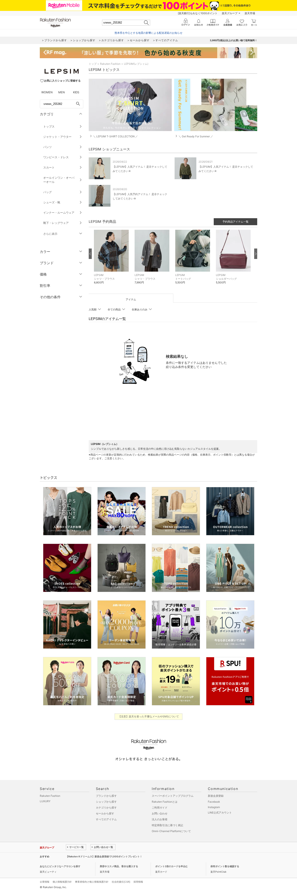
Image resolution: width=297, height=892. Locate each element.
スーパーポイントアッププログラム (173, 795)
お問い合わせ (159, 813)
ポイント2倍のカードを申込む (171, 866)
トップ (93, 63)
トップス (49, 126)
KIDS (76, 92)
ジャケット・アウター (57, 136)
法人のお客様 (159, 819)
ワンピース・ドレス (56, 157)
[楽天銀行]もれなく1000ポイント (197, 13)
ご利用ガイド (159, 807)
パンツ (47, 147)
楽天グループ (229, 13)
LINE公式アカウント (220, 812)
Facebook (214, 801)
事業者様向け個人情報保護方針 (91, 881)
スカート (49, 167)
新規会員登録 (216, 795)
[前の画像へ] (90, 254)
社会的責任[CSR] (121, 881)
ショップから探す (106, 801)
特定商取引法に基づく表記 (167, 825)
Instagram (214, 807)
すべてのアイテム (106, 819)
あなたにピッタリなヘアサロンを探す (60, 866)
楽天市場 (250, 13)
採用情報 (138, 881)
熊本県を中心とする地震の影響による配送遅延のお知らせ (148, 32)
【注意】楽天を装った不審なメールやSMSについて (148, 716)
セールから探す (105, 813)
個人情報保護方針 (62, 881)
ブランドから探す (106, 795)
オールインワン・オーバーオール (58, 180)
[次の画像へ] (255, 254)
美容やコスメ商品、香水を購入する (119, 866)
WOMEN (47, 92)
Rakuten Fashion (110, 63)
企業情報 (44, 881)
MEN (61, 92)
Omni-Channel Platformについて (171, 831)
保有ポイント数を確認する (224, 866)
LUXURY (45, 801)
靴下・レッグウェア (56, 223)
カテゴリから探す (106, 807)
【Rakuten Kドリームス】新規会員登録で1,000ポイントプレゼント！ (104, 856)
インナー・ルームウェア (58, 212)
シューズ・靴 (51, 202)
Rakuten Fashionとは (164, 801)
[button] (112, 260)
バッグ (47, 192)
